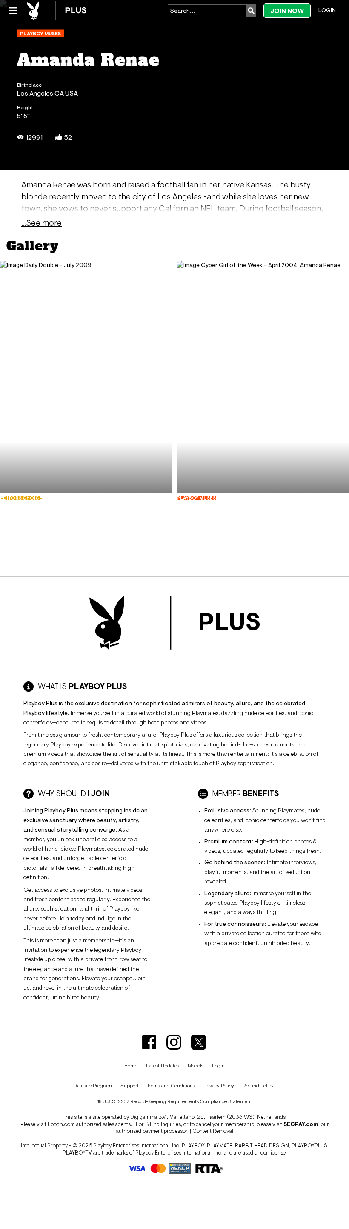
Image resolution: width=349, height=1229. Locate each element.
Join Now (287, 11)
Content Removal (212, 1131)
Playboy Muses (40, 33)
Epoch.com (61, 1124)
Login (327, 10)
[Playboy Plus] (56, 10)
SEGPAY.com (300, 1124)
